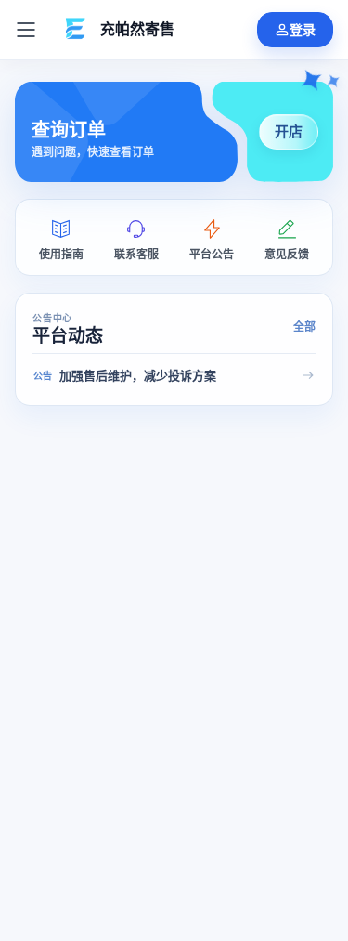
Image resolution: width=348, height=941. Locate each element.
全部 (304, 326)
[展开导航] (26, 29)
